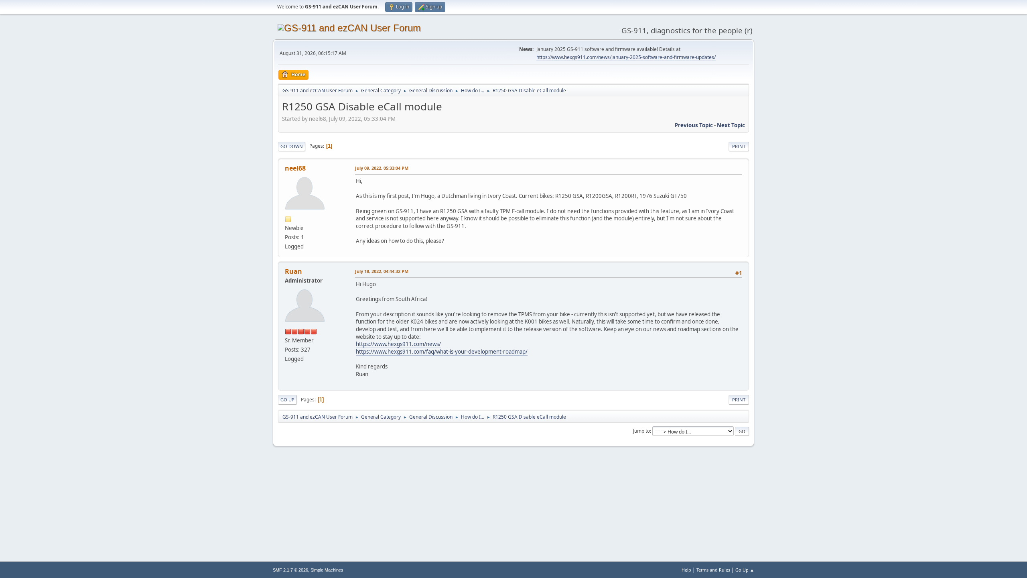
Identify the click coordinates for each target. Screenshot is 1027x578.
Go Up (287, 400)
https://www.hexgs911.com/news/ (398, 344)
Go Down (291, 146)
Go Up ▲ (744, 570)
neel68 (295, 168)
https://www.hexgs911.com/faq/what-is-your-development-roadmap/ (442, 351)
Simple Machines (327, 570)
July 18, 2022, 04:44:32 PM (381, 271)
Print (738, 146)
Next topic (731, 125)
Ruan (293, 271)
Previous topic (694, 125)
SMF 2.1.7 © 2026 (290, 570)
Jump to (641, 430)
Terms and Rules (713, 570)
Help (686, 570)
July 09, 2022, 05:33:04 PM (381, 168)
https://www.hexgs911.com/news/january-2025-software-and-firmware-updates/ (626, 57)
